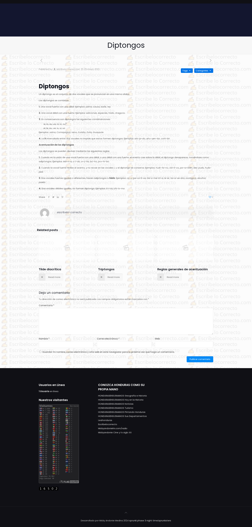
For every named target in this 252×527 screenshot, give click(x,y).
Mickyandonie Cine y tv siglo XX (115, 432)
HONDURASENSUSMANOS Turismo (115, 407)
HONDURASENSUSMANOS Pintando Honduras (121, 412)
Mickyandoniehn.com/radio (112, 428)
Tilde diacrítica (50, 269)
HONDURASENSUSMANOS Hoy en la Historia (120, 399)
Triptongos (106, 269)
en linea (48, 391)
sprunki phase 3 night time (143, 520)
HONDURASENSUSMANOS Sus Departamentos (122, 416)
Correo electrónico (108, 338)
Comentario (46, 305)
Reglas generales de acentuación (182, 269)
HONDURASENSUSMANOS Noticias (115, 403)
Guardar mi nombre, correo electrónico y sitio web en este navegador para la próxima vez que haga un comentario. (108, 352)
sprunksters (165, 520)
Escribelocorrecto (107, 424)
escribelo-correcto (67, 69)
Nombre (44, 338)
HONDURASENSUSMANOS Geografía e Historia (122, 395)
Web (157, 338)
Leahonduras (105, 420)
